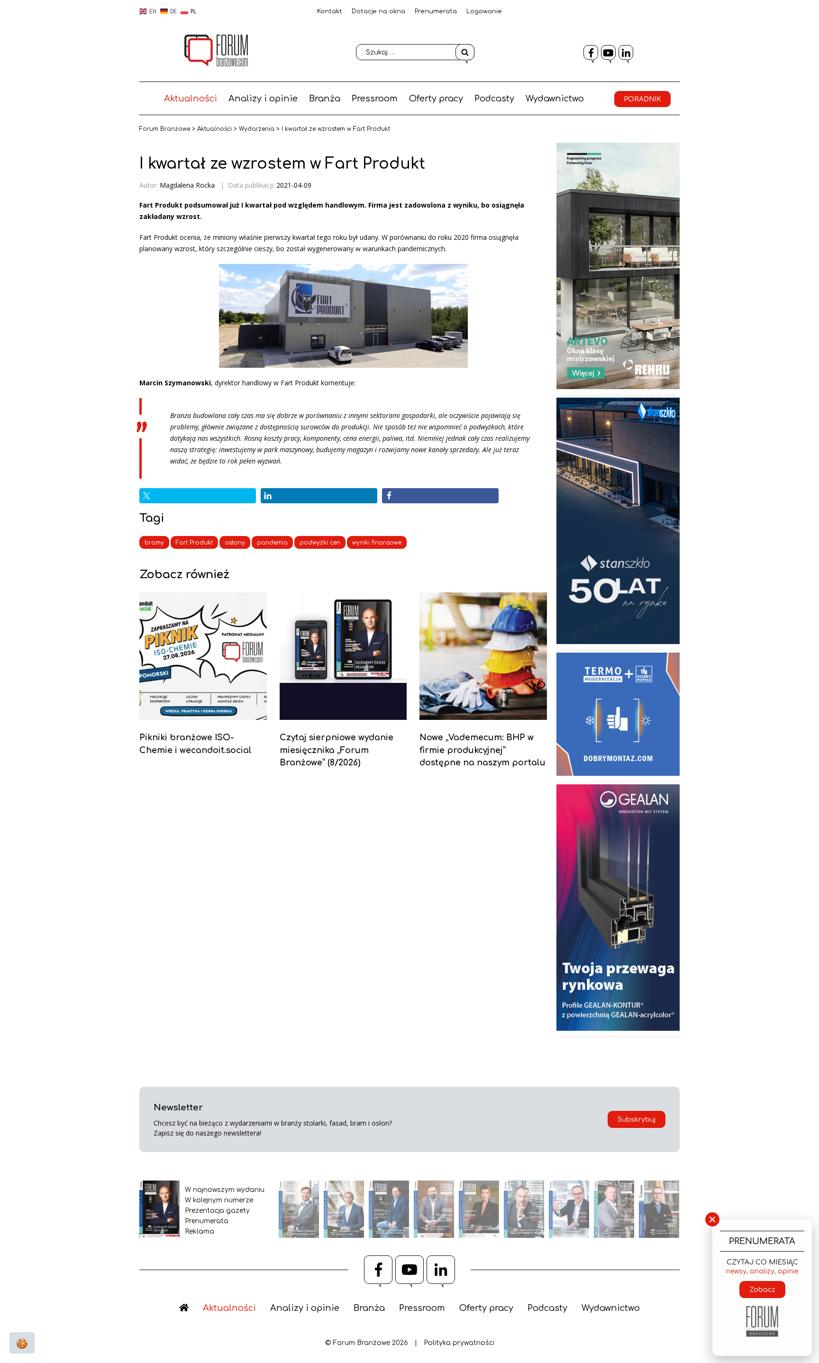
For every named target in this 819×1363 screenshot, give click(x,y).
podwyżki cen (320, 542)
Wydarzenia (256, 129)
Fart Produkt (194, 542)
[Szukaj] (464, 52)
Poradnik (642, 99)
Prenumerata (436, 11)
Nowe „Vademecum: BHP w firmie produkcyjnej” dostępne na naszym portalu (482, 750)
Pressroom (375, 98)
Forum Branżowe (164, 129)
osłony (235, 542)
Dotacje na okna (378, 11)
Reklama (199, 1231)
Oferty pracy (436, 98)
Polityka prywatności (459, 1342)
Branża (324, 98)
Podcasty (494, 98)
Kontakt (329, 11)
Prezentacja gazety (217, 1210)
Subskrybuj (636, 1119)
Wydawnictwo (555, 98)
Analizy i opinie (263, 98)
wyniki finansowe (376, 542)
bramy (154, 542)
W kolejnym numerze (219, 1200)
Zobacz (762, 1289)
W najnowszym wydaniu (224, 1189)
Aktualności (190, 98)
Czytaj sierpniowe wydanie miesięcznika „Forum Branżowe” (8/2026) (336, 750)
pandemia (272, 542)
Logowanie (484, 11)
